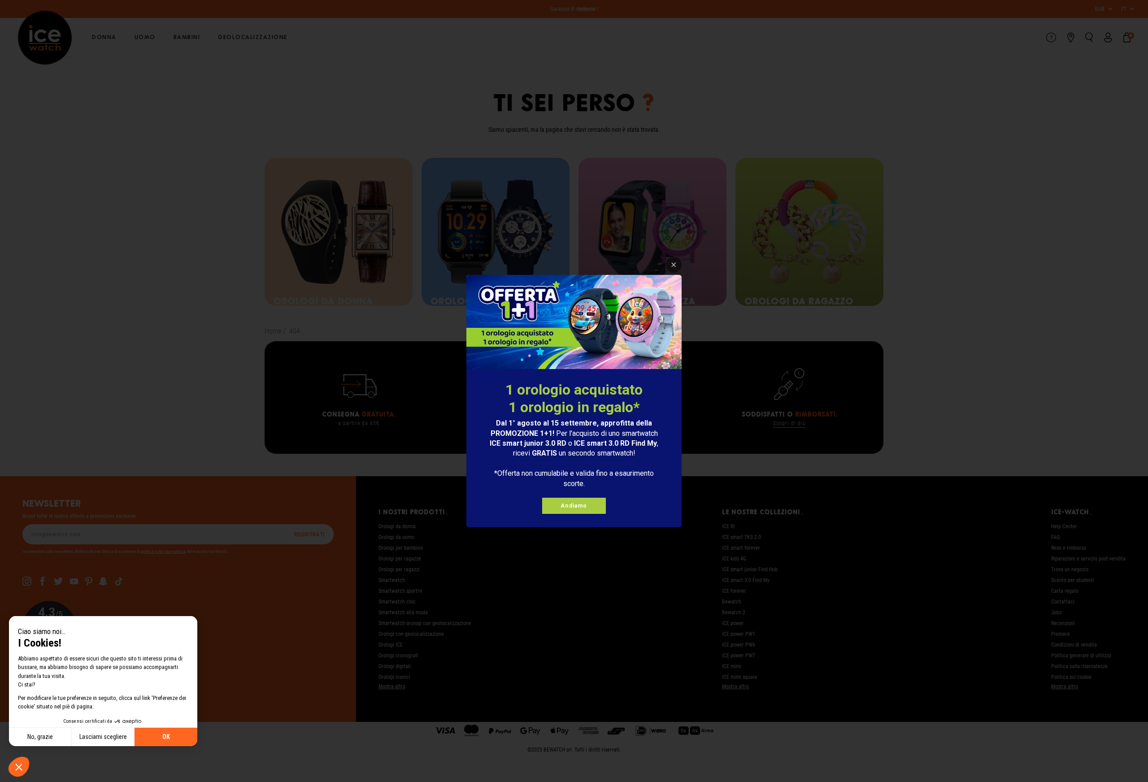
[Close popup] (674, 265)
